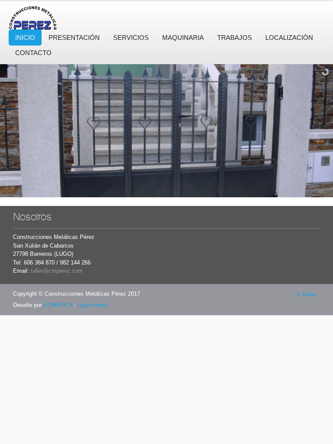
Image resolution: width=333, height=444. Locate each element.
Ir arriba (306, 294)
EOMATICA (57, 305)
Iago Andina (92, 305)
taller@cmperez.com (57, 271)
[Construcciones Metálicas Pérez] (48, 16)
